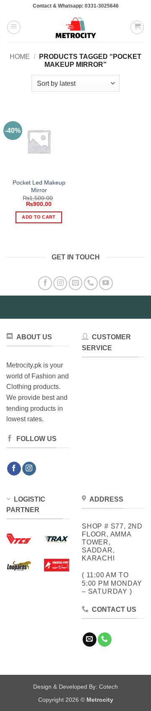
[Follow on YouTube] (106, 283)
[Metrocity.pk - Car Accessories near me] (75, 27)
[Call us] (91, 283)
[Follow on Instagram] (60, 283)
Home (20, 56)
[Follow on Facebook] (45, 283)
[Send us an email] (76, 283)
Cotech (108, 686)
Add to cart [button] (39, 216)
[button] (14, 27)
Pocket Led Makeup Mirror (39, 186)
